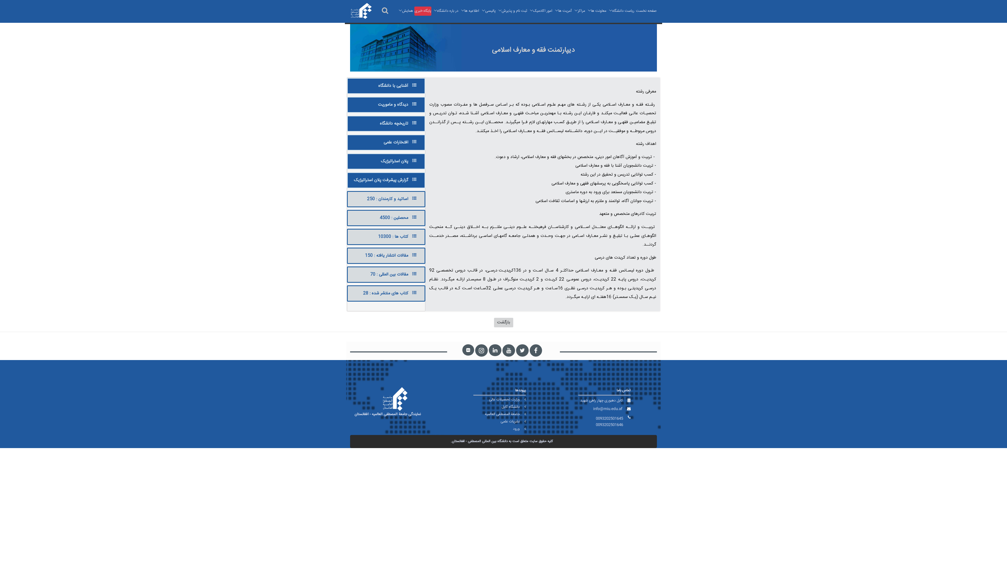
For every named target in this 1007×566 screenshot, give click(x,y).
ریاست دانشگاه (623, 11)
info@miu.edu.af (607, 409)
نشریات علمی (510, 421)
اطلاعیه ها (471, 11)
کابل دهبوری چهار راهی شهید (601, 401)
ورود (516, 429)
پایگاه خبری (423, 11)
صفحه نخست (646, 11)
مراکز (581, 11)
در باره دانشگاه (447, 11)
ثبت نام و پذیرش (514, 11)
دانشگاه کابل (511, 407)
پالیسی (490, 11)
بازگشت (503, 322)
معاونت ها (598, 11)
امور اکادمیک (542, 11)
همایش (407, 11)
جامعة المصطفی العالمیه (502, 414)
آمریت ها (565, 11)
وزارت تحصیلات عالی (504, 399)
